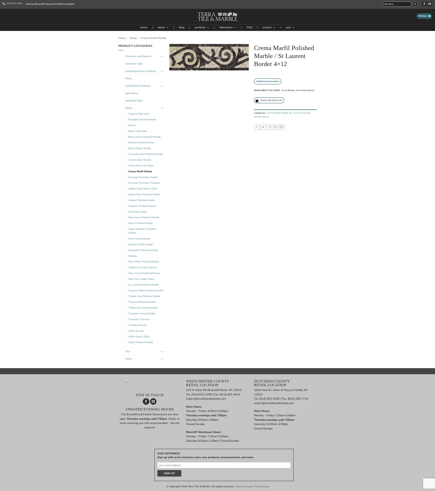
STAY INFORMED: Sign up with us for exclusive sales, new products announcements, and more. (205, 455)
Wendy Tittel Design (257, 486)
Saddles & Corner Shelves (142, 267)
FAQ (249, 27)
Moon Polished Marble (140, 223)
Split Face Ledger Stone (141, 279)
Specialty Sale (134, 100)
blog (181, 27)
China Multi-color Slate (141, 165)
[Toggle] (162, 56)
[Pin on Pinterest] (275, 127)
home (143, 27)
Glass (128, 78)
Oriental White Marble (140, 244)
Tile (127, 351)
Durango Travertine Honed (143, 177)
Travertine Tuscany (138, 319)
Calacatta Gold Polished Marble (145, 154)
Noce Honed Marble (139, 238)
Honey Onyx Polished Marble (144, 194)
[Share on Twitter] (263, 127)
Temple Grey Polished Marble (144, 296)
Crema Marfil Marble (154, 38)
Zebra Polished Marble (140, 342)
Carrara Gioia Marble (139, 160)
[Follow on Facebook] (424, 4)
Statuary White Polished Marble (145, 290)
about (161, 27)
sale (288, 27)
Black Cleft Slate (137, 131)
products (200, 27)
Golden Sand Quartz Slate (142, 188)
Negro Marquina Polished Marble (142, 231)
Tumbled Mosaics (137, 325)
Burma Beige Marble (139, 148)
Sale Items (131, 93)
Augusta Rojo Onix (138, 113)
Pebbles (132, 256)
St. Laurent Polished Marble (143, 284)
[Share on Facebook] (257, 127)
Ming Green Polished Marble (143, 217)
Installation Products (138, 86)
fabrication (226, 27)
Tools (128, 359)
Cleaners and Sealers (138, 56)
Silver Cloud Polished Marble (144, 273)
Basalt (131, 125)
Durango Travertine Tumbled (144, 182)
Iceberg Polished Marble (141, 200)
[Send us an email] (429, 4)
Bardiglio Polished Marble (142, 119)
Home (122, 38)
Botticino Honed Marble (141, 142)
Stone (133, 38)
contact (267, 27)
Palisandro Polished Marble (143, 250)
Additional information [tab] (267, 81)
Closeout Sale (134, 64)
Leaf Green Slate (137, 211)
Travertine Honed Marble (142, 313)
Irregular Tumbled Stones (142, 206)
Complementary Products (140, 71)
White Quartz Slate (139, 336)
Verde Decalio (136, 331)
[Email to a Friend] (269, 127)
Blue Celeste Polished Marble (144, 137)
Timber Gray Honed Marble (143, 307)
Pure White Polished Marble (143, 261)
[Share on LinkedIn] (281, 127)
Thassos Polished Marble (142, 302)
